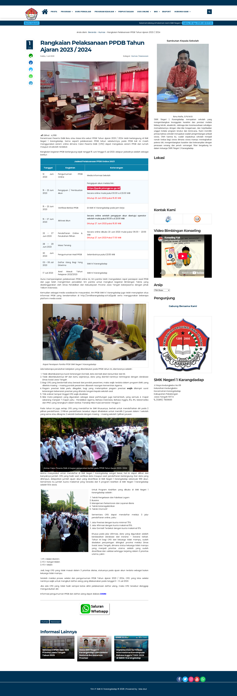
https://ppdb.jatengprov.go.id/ (104, 188)
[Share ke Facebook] (30, 62)
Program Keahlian (104, 11)
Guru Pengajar (83, 11)
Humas (101, 32)
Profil (54, 11)
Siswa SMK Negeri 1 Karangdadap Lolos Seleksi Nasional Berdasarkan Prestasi (93, 654)
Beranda (92, 32)
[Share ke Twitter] (30, 69)
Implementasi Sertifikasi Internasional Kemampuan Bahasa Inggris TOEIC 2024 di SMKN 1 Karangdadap (130, 654)
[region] (94, 445)
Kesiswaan (143, 56)
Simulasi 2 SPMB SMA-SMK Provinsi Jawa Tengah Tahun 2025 (55, 653)
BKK (156, 11)
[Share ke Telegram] (30, 83)
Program (66, 11)
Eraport (166, 11)
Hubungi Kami (181, 11)
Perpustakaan (126, 11)
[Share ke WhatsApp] (30, 76)
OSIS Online (143, 11)
